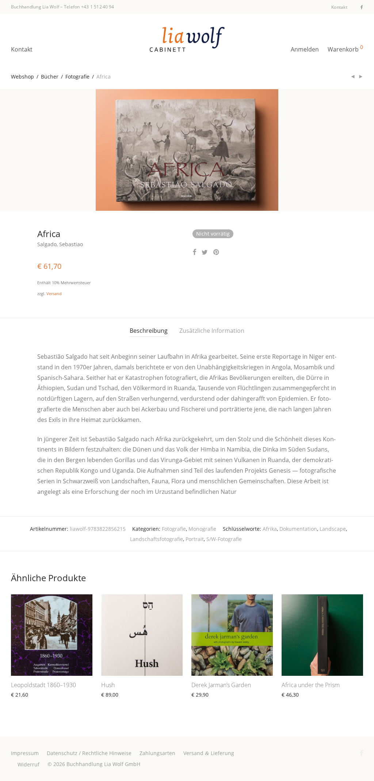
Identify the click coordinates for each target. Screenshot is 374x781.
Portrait (195, 539)
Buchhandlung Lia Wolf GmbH (103, 764)
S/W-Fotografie (224, 539)
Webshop (22, 76)
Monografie (202, 528)
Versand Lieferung (208, 753)
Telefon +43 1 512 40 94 (89, 7)
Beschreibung (149, 331)
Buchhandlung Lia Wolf (35, 7)
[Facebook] (361, 7)
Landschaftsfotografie (156, 539)
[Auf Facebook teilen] (194, 252)
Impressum (25, 753)
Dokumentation (298, 528)
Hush (108, 685)
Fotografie (77, 76)
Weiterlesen (22, 703)
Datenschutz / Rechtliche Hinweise (89, 753)
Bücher (49, 76)
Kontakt (339, 7)
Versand (54, 293)
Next (361, 150)
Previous (12, 150)
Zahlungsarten (157, 753)
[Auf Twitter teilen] (205, 252)
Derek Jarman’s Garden (221, 685)
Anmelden (305, 49)
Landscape (333, 528)
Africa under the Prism (311, 685)
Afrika (270, 528)
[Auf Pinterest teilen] (216, 252)
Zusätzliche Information (211, 331)
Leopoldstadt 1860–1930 (43, 685)
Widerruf (28, 764)
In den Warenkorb (210, 703)
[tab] (149, 331)
